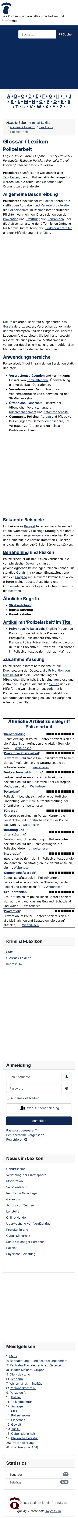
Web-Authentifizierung (42, 1108)
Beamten (14, 591)
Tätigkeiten (11, 177)
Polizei (16, 1397)
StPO (14, 1411)
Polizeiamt (11, 791)
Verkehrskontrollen (58, 228)
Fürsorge (10, 811)
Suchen (68, 34)
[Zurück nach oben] (71, 1511)
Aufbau (46, 416)
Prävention (10, 219)
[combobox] (37, 34)
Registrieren (15, 1139)
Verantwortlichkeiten (55, 205)
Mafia (13, 1356)
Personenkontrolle (23, 1388)
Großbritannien (15, 892)
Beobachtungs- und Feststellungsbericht (38, 1361)
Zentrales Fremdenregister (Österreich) (38, 1365)
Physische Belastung (25, 1438)
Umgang (21, 577)
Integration (12, 853)
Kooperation (40, 535)
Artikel (10, 622)
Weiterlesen (23, 748)
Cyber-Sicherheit (23, 1433)
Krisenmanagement (22, 412)
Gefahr (21, 572)
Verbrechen (56, 219)
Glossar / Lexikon (18, 958)
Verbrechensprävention (27, 375)
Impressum (14, 964)
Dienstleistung (20, 1374)
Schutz (54, 684)
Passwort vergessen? (21, 1130)
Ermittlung (33, 219)
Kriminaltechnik (37, 380)
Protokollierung (23, 1443)
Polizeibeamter (21, 1402)
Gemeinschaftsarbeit (19, 873)
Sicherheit (18, 1420)
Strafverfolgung (21, 605)
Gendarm (16, 1379)
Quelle (15, 1429)
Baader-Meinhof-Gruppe (27, 1370)
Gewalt (16, 1424)
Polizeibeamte (18, 210)
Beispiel (29, 526)
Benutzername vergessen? (25, 1135)
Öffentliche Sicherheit (25, 403)
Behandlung (16, 552)
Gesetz (8, 326)
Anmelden (39, 1121)
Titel (67, 622)
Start (9, 952)
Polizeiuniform (20, 1392)
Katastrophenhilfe (56, 412)
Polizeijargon (20, 1415)
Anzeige (17, 1406)
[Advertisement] (39, 65)
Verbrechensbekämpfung (23, 772)
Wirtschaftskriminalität (25, 1383)
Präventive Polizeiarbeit (26, 629)
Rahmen (39, 210)
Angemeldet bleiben (25, 1098)
